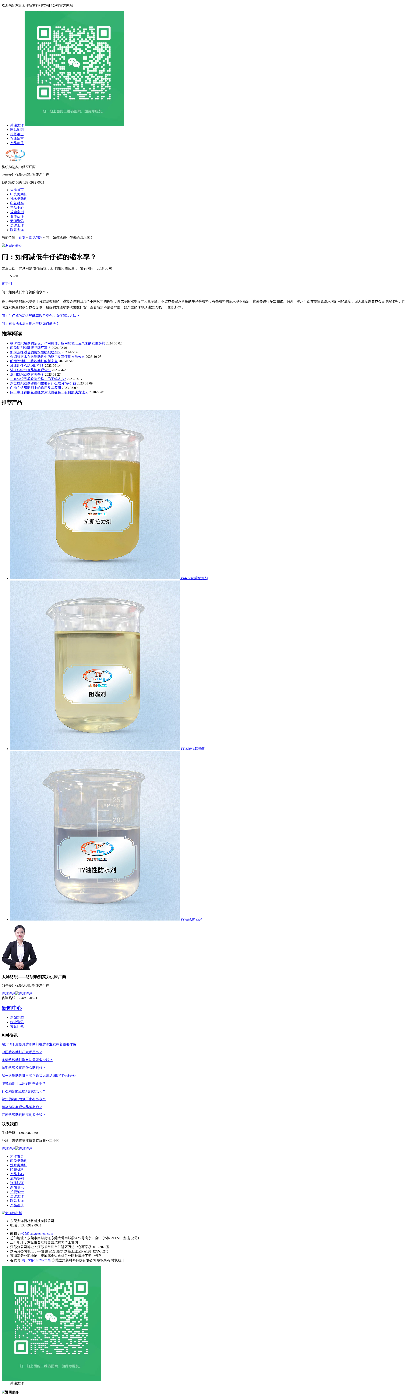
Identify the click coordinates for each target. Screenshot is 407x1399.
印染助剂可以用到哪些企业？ (24, 1083)
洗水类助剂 (18, 198)
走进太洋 (17, 225)
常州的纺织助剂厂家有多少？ (24, 1099)
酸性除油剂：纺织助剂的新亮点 (34, 361)
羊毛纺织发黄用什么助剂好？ (24, 1068)
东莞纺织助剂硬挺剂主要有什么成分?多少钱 (43, 383)
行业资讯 (17, 1022)
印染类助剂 (18, 194)
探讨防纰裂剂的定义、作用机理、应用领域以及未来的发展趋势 (57, 343)
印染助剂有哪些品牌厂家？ (30, 348)
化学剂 (7, 283)
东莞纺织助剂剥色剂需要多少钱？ (27, 1060)
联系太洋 (17, 230)
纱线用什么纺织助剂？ (27, 365)
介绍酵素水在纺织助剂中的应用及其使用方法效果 (47, 356)
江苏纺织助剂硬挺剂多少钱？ (24, 1115)
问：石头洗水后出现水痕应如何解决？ (30, 323)
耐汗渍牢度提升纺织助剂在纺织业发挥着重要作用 (39, 1044)
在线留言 (17, 138)
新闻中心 (12, 1008)
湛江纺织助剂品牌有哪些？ (30, 370)
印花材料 (17, 203)
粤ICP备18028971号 (36, 1260)
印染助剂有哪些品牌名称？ (22, 1107)
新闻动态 (17, 1017)
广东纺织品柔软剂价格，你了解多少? (38, 379)
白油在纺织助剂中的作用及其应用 (35, 388)
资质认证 (17, 216)
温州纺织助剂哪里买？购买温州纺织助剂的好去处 (39, 1075)
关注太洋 (17, 125)
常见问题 (35, 237)
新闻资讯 (17, 221)
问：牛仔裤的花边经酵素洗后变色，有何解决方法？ (41, 316)
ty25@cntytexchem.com (36, 1233)
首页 (22, 237)
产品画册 (17, 143)
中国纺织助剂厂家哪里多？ (22, 1052)
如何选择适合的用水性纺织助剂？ (35, 352)
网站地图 (17, 129)
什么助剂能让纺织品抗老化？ (24, 1091)
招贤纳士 (17, 134)
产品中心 (17, 207)
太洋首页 (17, 190)
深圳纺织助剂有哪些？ (27, 374)
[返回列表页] (12, 245)
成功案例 (17, 212)
